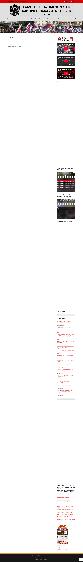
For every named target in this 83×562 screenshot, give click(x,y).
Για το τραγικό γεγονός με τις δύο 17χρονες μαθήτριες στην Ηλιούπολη (65, 347)
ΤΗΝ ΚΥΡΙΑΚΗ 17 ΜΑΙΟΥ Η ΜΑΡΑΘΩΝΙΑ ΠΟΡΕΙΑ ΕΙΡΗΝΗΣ (66, 351)
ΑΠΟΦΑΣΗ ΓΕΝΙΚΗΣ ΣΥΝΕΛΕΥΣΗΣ (63, 327)
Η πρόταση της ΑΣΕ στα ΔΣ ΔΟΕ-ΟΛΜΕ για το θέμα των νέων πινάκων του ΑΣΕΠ (65, 499)
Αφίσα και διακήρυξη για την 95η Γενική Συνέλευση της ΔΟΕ (64, 517)
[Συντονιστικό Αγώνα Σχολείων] (63, 549)
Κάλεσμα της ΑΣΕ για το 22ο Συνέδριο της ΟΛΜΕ (66, 519)
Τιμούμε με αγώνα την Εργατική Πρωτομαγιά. (65, 355)
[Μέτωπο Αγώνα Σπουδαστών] (58, 547)
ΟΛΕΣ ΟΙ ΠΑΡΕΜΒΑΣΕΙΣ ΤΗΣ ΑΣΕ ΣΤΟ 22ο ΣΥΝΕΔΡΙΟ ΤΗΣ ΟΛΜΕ (65, 507)
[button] (17, 18)
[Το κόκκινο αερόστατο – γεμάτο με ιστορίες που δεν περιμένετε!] (61, 545)
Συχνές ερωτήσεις (42, 18)
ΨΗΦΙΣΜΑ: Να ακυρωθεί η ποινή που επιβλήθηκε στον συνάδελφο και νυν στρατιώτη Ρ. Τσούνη (66, 360)
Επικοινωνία (69, 18)
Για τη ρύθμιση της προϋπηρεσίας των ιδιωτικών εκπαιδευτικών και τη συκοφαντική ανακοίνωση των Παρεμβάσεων (66, 496)
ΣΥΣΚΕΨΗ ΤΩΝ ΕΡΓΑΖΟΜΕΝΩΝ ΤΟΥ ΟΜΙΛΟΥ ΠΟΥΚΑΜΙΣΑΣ (65, 342)
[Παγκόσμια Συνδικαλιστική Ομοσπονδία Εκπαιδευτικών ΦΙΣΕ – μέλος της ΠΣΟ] (62, 537)
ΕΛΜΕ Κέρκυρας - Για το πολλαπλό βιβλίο (65, 514)
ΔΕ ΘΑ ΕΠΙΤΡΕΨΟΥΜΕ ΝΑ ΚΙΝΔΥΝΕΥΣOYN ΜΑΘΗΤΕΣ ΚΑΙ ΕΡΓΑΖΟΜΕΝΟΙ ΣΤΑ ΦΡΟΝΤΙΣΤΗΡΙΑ (65, 381)
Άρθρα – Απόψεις (22, 18)
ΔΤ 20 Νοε (10, 40)
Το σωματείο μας (61, 18)
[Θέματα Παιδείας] (62, 542)
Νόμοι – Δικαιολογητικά (51, 18)
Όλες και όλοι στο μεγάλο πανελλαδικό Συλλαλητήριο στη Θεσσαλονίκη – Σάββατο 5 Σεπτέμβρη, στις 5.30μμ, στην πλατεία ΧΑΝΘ (65, 322)
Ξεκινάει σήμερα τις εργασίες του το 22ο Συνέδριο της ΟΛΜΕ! (65, 510)
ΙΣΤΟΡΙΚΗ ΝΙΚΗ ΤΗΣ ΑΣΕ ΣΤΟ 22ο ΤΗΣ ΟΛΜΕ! (65, 504)
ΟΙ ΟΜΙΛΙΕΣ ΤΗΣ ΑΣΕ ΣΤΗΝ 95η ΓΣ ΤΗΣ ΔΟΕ (65, 512)
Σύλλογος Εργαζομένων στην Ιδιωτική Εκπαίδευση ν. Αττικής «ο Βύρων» (44, 557)
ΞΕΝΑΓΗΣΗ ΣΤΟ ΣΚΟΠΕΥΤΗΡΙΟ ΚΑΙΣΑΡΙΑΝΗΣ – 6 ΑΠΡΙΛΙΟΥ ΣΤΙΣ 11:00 (66, 376)
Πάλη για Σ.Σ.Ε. (34, 18)
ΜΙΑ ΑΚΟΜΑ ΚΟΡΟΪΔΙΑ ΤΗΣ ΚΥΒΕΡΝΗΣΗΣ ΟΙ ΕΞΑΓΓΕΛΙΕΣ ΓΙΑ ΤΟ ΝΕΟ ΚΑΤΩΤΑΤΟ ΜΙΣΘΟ (65, 365)
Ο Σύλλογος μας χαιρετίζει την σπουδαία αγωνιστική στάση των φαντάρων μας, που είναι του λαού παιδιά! (65, 370)
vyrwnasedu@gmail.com (21, 1)
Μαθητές (28, 18)
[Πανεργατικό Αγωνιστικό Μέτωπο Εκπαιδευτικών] (62, 527)
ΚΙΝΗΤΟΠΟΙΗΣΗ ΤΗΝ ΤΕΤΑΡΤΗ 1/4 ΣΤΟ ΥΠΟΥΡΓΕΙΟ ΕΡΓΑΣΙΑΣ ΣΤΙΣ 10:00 (64, 386)
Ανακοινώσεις (9, 18)
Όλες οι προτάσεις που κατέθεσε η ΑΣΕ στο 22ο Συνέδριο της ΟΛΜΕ (66, 502)
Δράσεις (15, 18)
